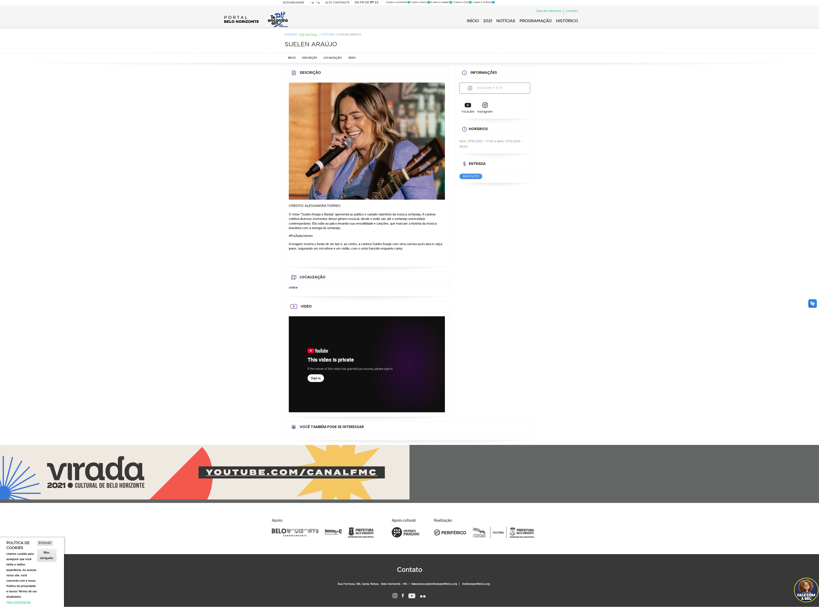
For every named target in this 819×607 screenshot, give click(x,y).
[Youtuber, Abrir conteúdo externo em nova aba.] (412, 595)
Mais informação (18, 602)
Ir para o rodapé (441, 2)
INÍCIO (473, 21)
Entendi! (45, 543)
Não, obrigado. (47, 555)
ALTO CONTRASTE (337, 2)
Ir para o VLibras (483, 2)
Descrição (309, 58)
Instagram (485, 111)
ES (377, 2)
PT (372, 2)
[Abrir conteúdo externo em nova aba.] (468, 106)
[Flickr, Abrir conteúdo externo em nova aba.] (422, 595)
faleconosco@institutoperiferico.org (434, 584)
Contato (572, 11)
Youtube (468, 111)
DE (367, 2)
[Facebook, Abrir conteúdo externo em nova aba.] (402, 595)
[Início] (256, 12)
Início (292, 58)
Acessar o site (489, 88)
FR (362, 2)
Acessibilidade (293, 2)
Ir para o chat (461, 2)
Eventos (291, 34)
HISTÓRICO (567, 21)
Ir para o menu (420, 2)
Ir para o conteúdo (397, 2)
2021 (487, 21)
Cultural (328, 34)
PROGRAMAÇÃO (536, 21)
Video (352, 58)
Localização (333, 58)
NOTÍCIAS (505, 21)
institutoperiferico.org (475, 584)
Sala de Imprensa (548, 11)
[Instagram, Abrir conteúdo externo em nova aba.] (395, 595)
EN (357, 2)
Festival (311, 35)
